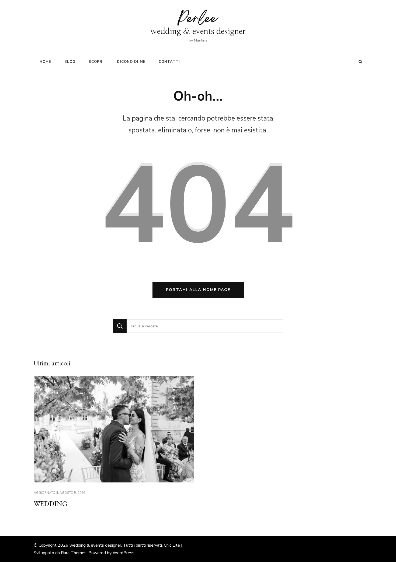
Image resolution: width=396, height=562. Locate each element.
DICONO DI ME (131, 61)
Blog (69, 61)
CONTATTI (169, 61)
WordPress (123, 553)
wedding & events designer (198, 31)
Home (45, 61)
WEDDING (50, 504)
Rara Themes (73, 553)
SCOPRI (96, 61)
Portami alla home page (198, 289)
